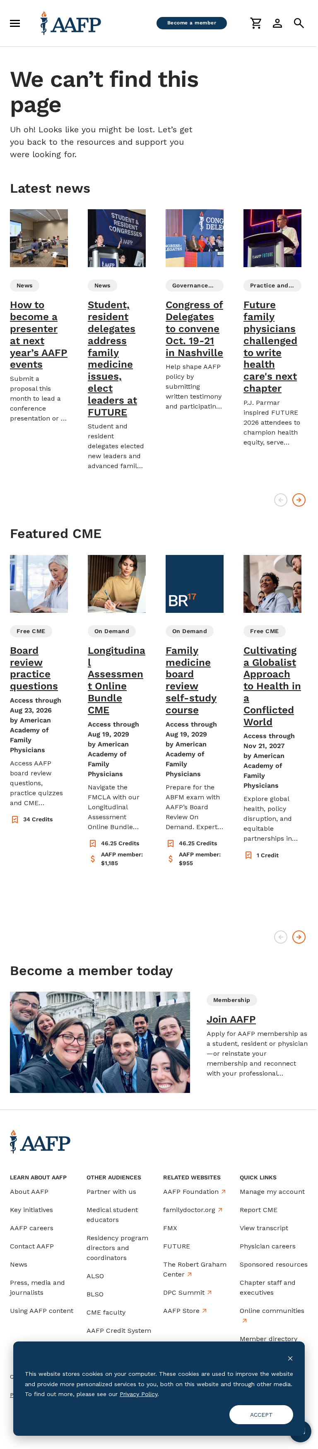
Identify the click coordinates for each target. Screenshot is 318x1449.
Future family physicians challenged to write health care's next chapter (270, 346)
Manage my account (272, 1192)
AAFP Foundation (191, 1192)
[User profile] (277, 23)
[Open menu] (15, 23)
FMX (170, 1228)
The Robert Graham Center (194, 1269)
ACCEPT (261, 1414)
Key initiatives (31, 1210)
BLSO (95, 1294)
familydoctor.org (189, 1210)
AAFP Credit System (119, 1330)
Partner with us (111, 1192)
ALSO (95, 1276)
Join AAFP (231, 1019)
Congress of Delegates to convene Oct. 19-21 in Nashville (194, 328)
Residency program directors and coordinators (117, 1248)
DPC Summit (184, 1292)
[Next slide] (299, 500)
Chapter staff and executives (268, 1287)
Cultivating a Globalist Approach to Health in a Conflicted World (272, 686)
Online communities (272, 1311)
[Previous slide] (281, 500)
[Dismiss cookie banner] (290, 1358)
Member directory (268, 1339)
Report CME (258, 1210)
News (18, 1264)
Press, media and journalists (37, 1287)
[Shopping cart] (256, 23)
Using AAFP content (41, 1311)
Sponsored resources (274, 1264)
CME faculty (106, 1312)
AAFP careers (31, 1228)
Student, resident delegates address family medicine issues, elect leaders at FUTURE (112, 358)
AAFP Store (181, 1311)
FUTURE (176, 1246)
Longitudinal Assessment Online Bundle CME (116, 680)
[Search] (299, 23)
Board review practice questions (34, 668)
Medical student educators (112, 1215)
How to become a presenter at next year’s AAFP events (38, 334)
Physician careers (268, 1246)
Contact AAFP (32, 1246)
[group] (39, 316)
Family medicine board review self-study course (191, 680)
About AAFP (29, 1192)
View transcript (264, 1228)
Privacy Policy (138, 1394)
